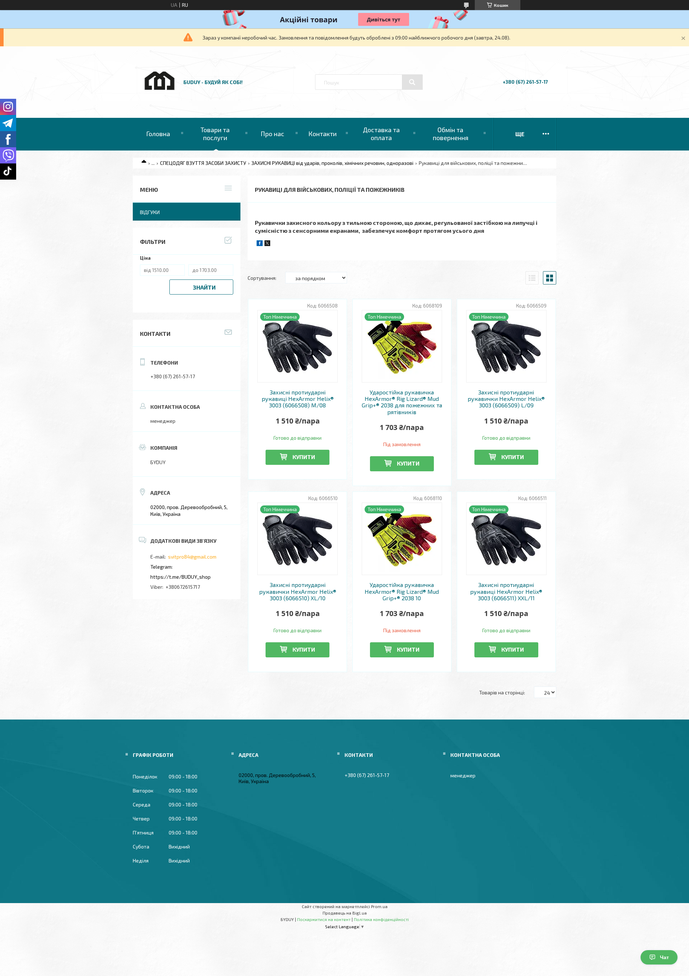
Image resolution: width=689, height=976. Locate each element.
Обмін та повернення (450, 134)
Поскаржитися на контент (324, 919)
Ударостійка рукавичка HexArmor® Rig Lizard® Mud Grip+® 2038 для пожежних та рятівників (402, 402)
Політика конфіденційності (381, 919)
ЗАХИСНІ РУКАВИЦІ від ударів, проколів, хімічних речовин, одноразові (332, 163)
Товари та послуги (215, 134)
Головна (158, 134)
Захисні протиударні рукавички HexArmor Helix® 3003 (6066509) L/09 (506, 399)
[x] (267, 244)
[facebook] (260, 244)
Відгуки (150, 212)
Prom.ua (379, 906)
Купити (303, 456)
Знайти (204, 287)
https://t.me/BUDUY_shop (180, 577)
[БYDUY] (159, 97)
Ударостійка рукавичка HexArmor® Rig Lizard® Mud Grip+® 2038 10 (402, 591)
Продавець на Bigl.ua (345, 912)
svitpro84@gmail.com (192, 557)
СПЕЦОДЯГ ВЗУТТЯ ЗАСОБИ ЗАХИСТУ (203, 163)
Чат (664, 957)
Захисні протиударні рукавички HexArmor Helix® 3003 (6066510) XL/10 (297, 591)
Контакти (322, 134)
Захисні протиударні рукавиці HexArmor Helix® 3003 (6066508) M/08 (298, 399)
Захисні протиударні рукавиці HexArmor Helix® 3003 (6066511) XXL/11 (506, 591)
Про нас (272, 134)
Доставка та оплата (381, 134)
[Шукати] (412, 82)
